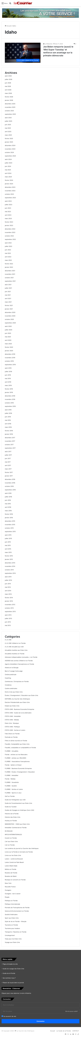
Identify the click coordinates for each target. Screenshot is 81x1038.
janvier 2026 (9, 100)
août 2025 (8, 117)
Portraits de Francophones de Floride (17, 907)
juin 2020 (8, 333)
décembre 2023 (10, 187)
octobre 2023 (9, 194)
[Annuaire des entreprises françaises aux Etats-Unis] (40, 13)
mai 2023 (8, 211)
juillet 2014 (8, 580)
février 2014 (9, 597)
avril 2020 (8, 340)
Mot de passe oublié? (71, 1011)
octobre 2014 (9, 570)
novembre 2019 (10, 357)
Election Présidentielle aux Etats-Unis (17, 702)
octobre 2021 (9, 277)
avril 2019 (8, 382)
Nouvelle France (10, 887)
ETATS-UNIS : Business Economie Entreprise (19, 709)
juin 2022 (8, 250)
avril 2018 (8, 424)
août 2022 (8, 243)
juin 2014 (8, 584)
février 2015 (9, 556)
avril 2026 (8, 90)
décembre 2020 (10, 312)
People (7, 897)
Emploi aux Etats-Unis (12, 706)
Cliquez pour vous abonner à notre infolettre (16, 993)
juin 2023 (8, 208)
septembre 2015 (10, 531)
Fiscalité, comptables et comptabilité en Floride (20, 747)
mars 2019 (8, 385)
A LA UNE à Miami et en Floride (15, 643)
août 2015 (8, 535)
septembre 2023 (10, 197)
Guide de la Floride (9, 973)
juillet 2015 (8, 538)
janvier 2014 (9, 601)
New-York (8, 883)
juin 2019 (8, 375)
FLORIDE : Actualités (11, 751)
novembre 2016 (10, 483)
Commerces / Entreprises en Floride (17, 681)
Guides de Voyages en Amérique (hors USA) (19, 810)
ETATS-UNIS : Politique (12, 727)
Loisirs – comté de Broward (14, 859)
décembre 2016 (10, 479)
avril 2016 (8, 507)
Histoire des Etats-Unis (12, 817)
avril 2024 (8, 173)
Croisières (8, 685)
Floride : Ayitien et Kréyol (13, 765)
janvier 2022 (9, 267)
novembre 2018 (10, 399)
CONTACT (75, 1031)
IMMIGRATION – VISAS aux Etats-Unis (17, 824)
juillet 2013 (8, 618)
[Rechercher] (10, 4)
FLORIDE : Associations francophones (17, 761)
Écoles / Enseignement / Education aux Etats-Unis (21, 695)
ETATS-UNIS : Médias (12, 720)
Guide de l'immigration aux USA (15, 800)
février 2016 (9, 514)
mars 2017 (8, 469)
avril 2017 (8, 465)
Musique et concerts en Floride (15, 880)
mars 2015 (8, 552)
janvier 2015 (9, 559)
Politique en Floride (11, 900)
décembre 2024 (10, 145)
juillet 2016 (8, 497)
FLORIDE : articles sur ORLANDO (15, 758)
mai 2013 (8, 625)
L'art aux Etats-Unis (11, 841)
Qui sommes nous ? (9, 978)
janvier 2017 (9, 476)
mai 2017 (8, 462)
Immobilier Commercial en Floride (16, 827)
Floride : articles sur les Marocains (16, 754)
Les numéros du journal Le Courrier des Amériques (21, 848)
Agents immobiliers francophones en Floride (19, 664)
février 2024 (9, 180)
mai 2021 (8, 295)
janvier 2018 (9, 434)
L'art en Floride (10, 845)
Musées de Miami (10, 876)
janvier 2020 (9, 350)
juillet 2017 (8, 455)
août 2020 (8, 326)
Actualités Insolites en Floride (14, 653)
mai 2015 (8, 545)
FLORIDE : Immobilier (11, 775)
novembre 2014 (10, 566)
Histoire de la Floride (12, 813)
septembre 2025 (10, 114)
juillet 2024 (8, 163)
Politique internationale (12, 904)
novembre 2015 (10, 524)
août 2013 (8, 615)
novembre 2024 (10, 149)
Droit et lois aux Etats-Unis (14, 692)
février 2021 (9, 305)
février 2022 (9, 264)
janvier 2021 (9, 309)
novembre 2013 (10, 604)
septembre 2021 (10, 281)
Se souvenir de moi (9, 1016)
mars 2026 (8, 93)
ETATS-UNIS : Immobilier (13, 716)
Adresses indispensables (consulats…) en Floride (21, 657)
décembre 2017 (10, 437)
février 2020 (9, 347)
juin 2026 (8, 83)
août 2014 (8, 577)
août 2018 (8, 410)
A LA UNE (8, 640)
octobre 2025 (9, 111)
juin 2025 (8, 124)
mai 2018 (8, 420)
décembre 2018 (10, 396)
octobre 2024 (9, 152)
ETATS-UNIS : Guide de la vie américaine (18, 713)
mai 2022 (8, 253)
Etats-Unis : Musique (12, 723)
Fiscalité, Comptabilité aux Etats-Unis (17, 744)
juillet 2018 (8, 413)
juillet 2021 (8, 288)
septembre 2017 (10, 448)
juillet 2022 (8, 246)
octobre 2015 (9, 528)
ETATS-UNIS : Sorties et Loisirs (15, 730)
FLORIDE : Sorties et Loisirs (14, 789)
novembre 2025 (10, 107)
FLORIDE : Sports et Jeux (13, 793)
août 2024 (8, 159)
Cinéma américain (10, 674)
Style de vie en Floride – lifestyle (15, 921)
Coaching (8, 678)
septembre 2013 (10, 611)
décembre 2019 (10, 354)
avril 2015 (8, 549)
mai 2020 (8, 337)
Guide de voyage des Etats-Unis (13, 968)
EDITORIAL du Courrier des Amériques (17, 699)
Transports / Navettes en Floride (15, 932)
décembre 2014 (10, 563)
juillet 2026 (8, 79)
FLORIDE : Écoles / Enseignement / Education (20, 772)
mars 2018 (8, 427)
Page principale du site (10, 964)
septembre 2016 (10, 490)
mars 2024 (8, 177)
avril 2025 (8, 131)
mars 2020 (8, 344)
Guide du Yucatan (11, 807)
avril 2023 (8, 215)
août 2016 (8, 493)
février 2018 (9, 430)
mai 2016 (8, 504)
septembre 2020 (10, 323)
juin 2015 (8, 542)
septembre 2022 (10, 239)
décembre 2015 (10, 521)
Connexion (41, 1021)
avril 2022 (8, 257)
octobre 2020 (9, 319)
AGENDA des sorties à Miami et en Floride (19, 660)
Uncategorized (10, 935)
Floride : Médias (10, 779)
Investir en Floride (11, 838)
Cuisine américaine (11, 688)
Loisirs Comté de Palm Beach (14, 862)
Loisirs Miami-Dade (11, 866)
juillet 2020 (8, 330)
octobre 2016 (9, 486)
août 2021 (8, 284)
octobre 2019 (9, 361)
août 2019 (8, 368)
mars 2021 (8, 302)
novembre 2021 (10, 274)
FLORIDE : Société (11, 786)
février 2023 (9, 222)
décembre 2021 (10, 270)
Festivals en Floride (11, 737)
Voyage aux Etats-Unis (12, 942)
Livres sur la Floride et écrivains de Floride (19, 852)
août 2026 (8, 76)
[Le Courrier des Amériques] (23, 3)
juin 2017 (8, 458)
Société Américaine (11, 914)
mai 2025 (8, 128)
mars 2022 (8, 260)
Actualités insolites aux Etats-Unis (16, 650)
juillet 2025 (8, 121)
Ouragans (8, 890)
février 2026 (9, 97)
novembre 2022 (10, 232)
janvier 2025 (9, 142)
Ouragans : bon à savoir (12, 893)
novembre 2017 (10, 441)
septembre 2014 (10, 573)
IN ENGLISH (9, 831)
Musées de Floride (11, 873)
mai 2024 (8, 170)
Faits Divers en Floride (12, 733)
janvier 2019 (9, 392)
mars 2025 (8, 135)
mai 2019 (8, 378)
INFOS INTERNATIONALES (13, 834)
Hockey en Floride (11, 820)
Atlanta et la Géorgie (11, 667)
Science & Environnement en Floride (17, 911)
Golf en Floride (10, 796)
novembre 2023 (10, 190)
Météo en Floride (10, 869)
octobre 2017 (9, 444)
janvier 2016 (9, 517)
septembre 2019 (10, 364)
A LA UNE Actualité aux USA (14, 647)
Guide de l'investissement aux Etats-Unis (18, 803)
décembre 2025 (10, 104)
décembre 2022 (10, 229)
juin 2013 (8, 622)
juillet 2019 (8, 371)
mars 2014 (8, 594)
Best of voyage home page (14, 671)
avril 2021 (8, 298)
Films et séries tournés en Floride (16, 740)
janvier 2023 (9, 225)
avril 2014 (8, 590)
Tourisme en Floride (11, 925)
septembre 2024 (10, 156)
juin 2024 (8, 166)
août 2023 (8, 201)
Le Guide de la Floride (63, 1031)
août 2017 (8, 451)
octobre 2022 (9, 236)
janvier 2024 (9, 184)
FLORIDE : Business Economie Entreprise (18, 768)
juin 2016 (8, 500)
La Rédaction (49, 44)
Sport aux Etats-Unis (12, 918)
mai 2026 (8, 86)
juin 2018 (8, 417)
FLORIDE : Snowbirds (12, 782)
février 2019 (9, 389)
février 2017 (9, 472)
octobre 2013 (9, 608)
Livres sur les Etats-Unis (13, 855)
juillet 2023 (8, 204)
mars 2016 (8, 510)
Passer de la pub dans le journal (13, 982)
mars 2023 (8, 218)
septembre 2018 (10, 406)
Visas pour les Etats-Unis (13, 939)
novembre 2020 (10, 316)
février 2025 (9, 138)
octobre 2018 (9, 403)
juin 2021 (8, 291)
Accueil (8, 26)
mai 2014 (8, 587)
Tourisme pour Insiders (12, 928)
